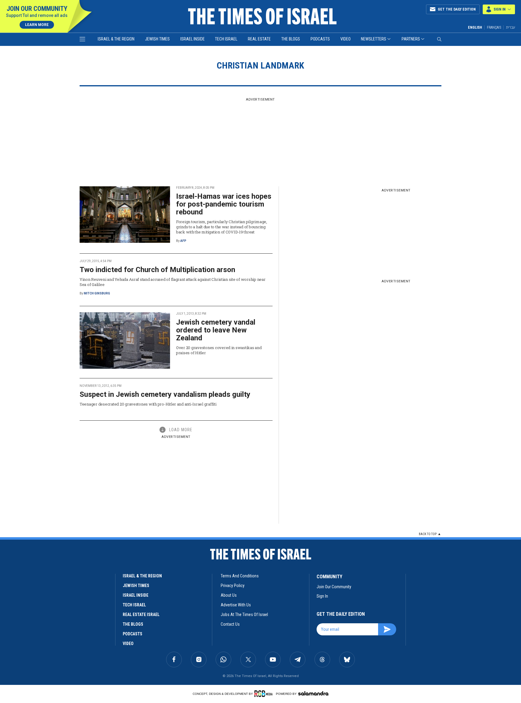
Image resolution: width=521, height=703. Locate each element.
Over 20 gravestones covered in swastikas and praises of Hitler (219, 350)
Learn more (37, 25)
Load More (180, 429)
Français (494, 27)
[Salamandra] (313, 693)
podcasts (132, 633)
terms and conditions (240, 575)
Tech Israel (226, 39)
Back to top (428, 534)
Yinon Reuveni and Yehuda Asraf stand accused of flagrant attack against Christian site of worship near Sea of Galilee (172, 282)
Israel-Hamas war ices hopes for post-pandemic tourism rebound (223, 204)
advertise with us (236, 604)
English (475, 27)
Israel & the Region (116, 39)
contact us (230, 624)
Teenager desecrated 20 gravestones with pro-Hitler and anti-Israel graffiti (148, 404)
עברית (510, 27)
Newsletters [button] (373, 39)
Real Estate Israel (141, 614)
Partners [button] (411, 39)
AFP (183, 240)
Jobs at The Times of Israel (244, 614)
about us (229, 595)
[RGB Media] (264, 693)
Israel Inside (192, 39)
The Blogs (290, 39)
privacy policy (233, 585)
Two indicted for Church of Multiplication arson (157, 269)
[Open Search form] (439, 39)
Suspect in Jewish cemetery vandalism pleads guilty (165, 394)
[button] (499, 9)
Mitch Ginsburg (97, 293)
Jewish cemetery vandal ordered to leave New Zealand (215, 330)
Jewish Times (157, 39)
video (128, 643)
